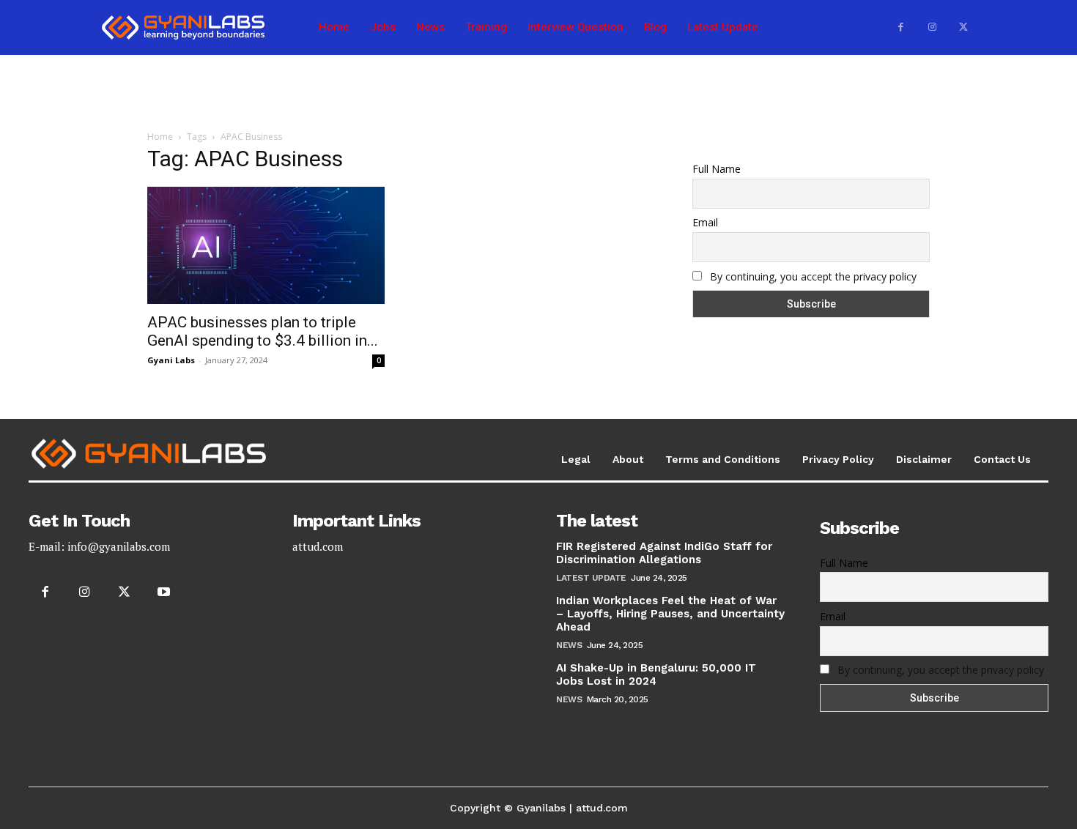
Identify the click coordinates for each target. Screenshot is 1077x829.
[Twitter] (963, 27)
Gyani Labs (171, 359)
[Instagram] (932, 27)
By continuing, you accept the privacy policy (813, 276)
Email (705, 222)
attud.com (317, 546)
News (569, 645)
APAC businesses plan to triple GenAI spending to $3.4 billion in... (262, 331)
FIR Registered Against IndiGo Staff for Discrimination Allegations (664, 553)
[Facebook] (901, 27)
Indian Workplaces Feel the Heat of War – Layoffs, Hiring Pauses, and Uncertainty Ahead (670, 613)
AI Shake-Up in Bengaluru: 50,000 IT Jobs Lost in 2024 (656, 674)
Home (160, 136)
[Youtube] (164, 592)
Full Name (716, 169)
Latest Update (591, 578)
